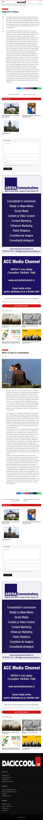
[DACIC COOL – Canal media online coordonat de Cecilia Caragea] (21, 2)
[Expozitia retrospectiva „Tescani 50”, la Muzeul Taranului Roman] (11, 319)
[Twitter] (3, 23)
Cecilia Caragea (4, 810)
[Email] (3, 31)
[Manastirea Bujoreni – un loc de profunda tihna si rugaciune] (11, 108)
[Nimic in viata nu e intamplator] (21, 373)
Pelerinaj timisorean (6, 133)
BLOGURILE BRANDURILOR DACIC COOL (9, 789)
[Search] (40, 2)
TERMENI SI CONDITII (5, 779)
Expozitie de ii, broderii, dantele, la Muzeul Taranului (30, 326)
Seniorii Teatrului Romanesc (14, 94)
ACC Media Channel (5, 808)
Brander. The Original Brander (7, 806)
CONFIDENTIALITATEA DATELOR (7, 781)
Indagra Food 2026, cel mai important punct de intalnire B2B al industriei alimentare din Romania (11, 342)
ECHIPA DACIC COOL (5, 775)
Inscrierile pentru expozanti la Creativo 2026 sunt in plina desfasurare (31, 342)
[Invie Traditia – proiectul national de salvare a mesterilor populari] (31, 108)
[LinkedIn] (3, 25)
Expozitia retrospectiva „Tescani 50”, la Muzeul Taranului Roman (10, 326)
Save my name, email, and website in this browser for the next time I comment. (19, 165)
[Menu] (3, 1)
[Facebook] (3, 20)
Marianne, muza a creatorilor (29, 94)
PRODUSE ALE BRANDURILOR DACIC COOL (9, 791)
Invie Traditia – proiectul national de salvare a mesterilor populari (31, 116)
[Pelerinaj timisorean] (11, 126)
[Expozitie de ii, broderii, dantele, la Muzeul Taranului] (31, 319)
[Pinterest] (3, 28)
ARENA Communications (6, 804)
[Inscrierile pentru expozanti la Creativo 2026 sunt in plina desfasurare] (31, 334)
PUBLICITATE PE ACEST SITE (7, 777)
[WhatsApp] (3, 34)
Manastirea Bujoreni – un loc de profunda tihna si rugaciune (10, 116)
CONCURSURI (4, 793)
